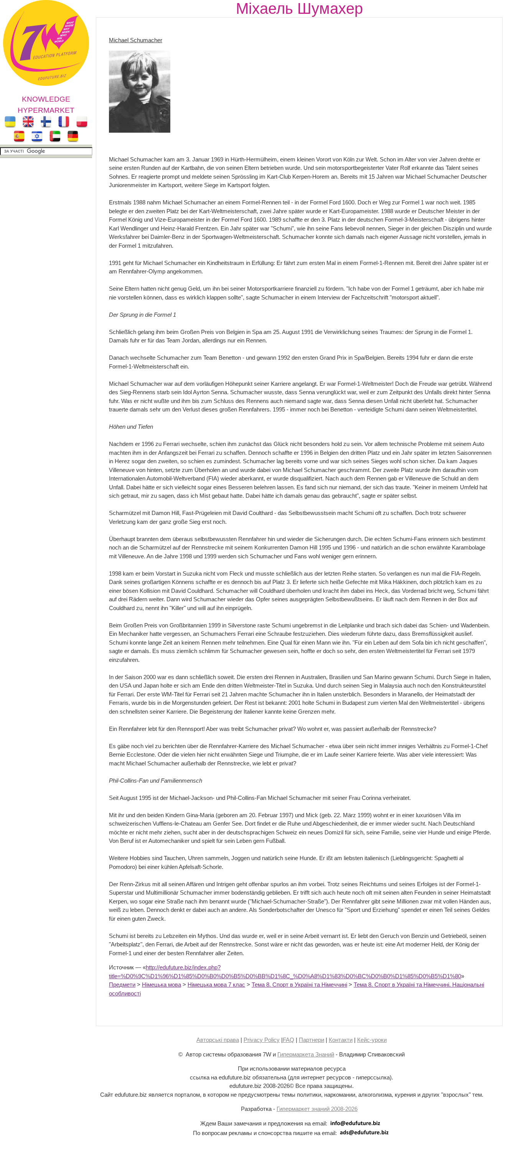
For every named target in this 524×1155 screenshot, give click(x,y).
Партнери (311, 1040)
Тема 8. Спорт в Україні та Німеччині (299, 984)
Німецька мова (161, 984)
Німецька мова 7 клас (216, 984)
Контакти (341, 1040)
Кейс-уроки (372, 1040)
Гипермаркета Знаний (305, 1054)
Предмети (122, 984)
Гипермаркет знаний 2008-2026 (317, 1109)
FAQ (288, 1040)
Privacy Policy (262, 1040)
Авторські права (217, 1040)
